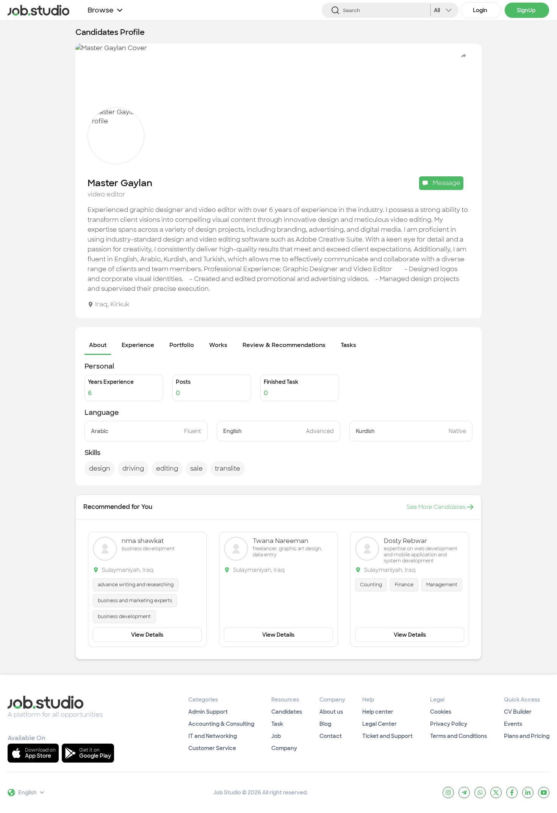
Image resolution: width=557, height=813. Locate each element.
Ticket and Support (387, 736)
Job (276, 736)
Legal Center (379, 723)
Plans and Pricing (526, 736)
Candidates (286, 711)
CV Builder (518, 711)
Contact (330, 736)
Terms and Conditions (458, 736)
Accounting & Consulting (221, 723)
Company (284, 748)
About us (331, 711)
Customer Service (212, 748)
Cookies (440, 711)
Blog (325, 723)
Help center (377, 711)
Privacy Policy (448, 723)
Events (513, 723)
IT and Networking (212, 736)
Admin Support (208, 711)
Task (277, 723)
